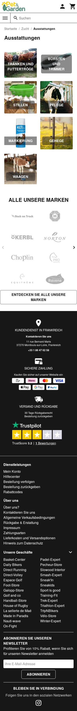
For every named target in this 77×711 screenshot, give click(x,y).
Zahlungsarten (14, 532)
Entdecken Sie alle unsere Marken (39, 297)
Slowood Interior (52, 569)
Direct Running (14, 569)
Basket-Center (14, 559)
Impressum (11, 527)
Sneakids (47, 585)
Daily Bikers (12, 564)
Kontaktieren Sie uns (38, 336)
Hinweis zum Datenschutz (23, 543)
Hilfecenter (11, 476)
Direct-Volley (13, 574)
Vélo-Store (48, 615)
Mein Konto (12, 471)
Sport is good (50, 590)
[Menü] (5, 18)
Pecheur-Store (51, 564)
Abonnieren (38, 674)
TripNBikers (49, 610)
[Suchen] (15, 18)
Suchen (25, 18)
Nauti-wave (12, 620)
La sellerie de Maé (17, 610)
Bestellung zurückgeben (38, 416)
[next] (74, 247)
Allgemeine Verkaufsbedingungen (29, 517)
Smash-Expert (51, 574)
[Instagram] (38, 703)
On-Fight (10, 626)
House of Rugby (15, 605)
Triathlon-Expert (52, 605)
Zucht (25, 28)
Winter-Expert (50, 620)
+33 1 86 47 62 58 (38, 350)
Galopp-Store (13, 590)
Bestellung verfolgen (19, 481)
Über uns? (11, 507)
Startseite (10, 28)
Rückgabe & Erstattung (20, 522)
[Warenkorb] (72, 6)
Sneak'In (46, 579)
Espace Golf (12, 579)
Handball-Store (15, 600)
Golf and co (12, 595)
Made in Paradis (15, 615)
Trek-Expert (49, 600)
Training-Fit (49, 595)
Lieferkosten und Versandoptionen (29, 537)
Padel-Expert (50, 559)
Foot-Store (11, 585)
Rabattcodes (13, 491)
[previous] (3, 247)
